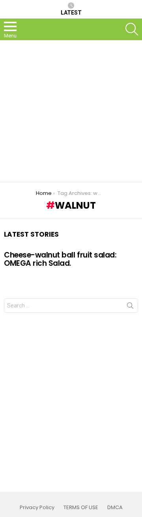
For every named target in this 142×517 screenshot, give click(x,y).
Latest (71, 12)
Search (130, 307)
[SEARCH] (131, 29)
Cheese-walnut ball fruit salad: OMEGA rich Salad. (60, 259)
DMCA (115, 507)
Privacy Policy (37, 507)
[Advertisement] (71, 111)
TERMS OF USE (81, 507)
